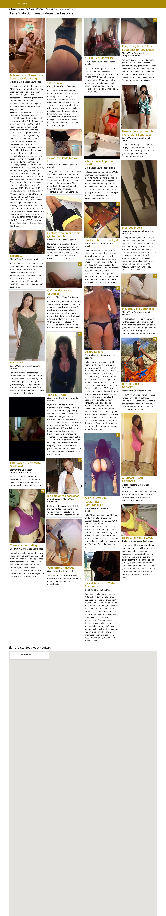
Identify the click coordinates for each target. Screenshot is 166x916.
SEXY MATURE (56, 394)
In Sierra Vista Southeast (138, 308)
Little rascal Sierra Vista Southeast (25, 464)
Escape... (16, 255)
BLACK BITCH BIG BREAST (134, 385)
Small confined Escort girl (101, 240)
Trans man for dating (23, 545)
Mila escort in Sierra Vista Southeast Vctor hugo (26, 77)
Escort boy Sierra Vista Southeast (100, 585)
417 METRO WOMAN (18, 3)
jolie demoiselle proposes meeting (101, 162)
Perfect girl (17, 362)
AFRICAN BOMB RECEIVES (132, 480)
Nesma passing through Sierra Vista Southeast (137, 133)
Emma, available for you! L (63, 159)
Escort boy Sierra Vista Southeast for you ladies (138, 48)
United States (37, 9)
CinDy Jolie (54, 82)
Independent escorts (18, 9)
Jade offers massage (60, 567)
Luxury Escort (94, 351)
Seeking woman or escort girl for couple (63, 234)
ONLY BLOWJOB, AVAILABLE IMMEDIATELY (96, 502)
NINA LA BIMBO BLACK (137, 537)
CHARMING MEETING (99, 58)
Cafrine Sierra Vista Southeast (59, 292)
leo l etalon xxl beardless (63, 495)
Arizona (49, 9)
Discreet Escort (132, 227)
